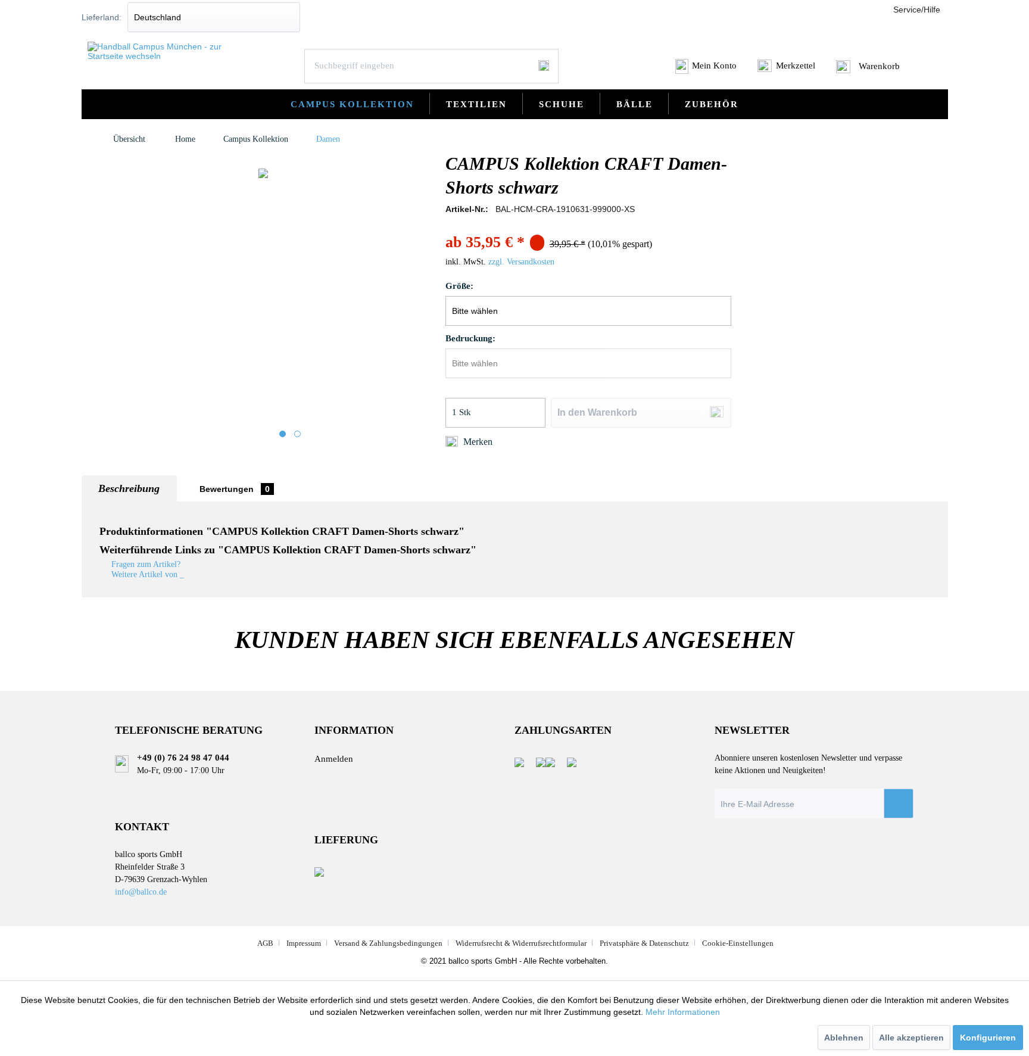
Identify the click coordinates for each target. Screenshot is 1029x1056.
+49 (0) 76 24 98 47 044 (183, 757)
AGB (265, 943)
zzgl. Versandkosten (521, 261)
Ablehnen (843, 1037)
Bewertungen (234, 489)
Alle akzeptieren (911, 1037)
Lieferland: (101, 17)
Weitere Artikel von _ (146, 574)
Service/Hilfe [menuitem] (917, 9)
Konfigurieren (988, 1037)
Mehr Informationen (683, 1012)
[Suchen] (543, 65)
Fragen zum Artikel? (144, 564)
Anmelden (333, 759)
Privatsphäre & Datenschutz (644, 943)
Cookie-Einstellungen (738, 943)
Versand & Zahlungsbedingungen (388, 943)
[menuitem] (707, 70)
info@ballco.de (141, 891)
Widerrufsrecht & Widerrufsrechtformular (521, 943)
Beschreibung (129, 488)
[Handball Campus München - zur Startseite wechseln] (163, 51)
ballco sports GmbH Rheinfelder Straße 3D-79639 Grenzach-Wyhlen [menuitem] (161, 872)
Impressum (303, 943)
